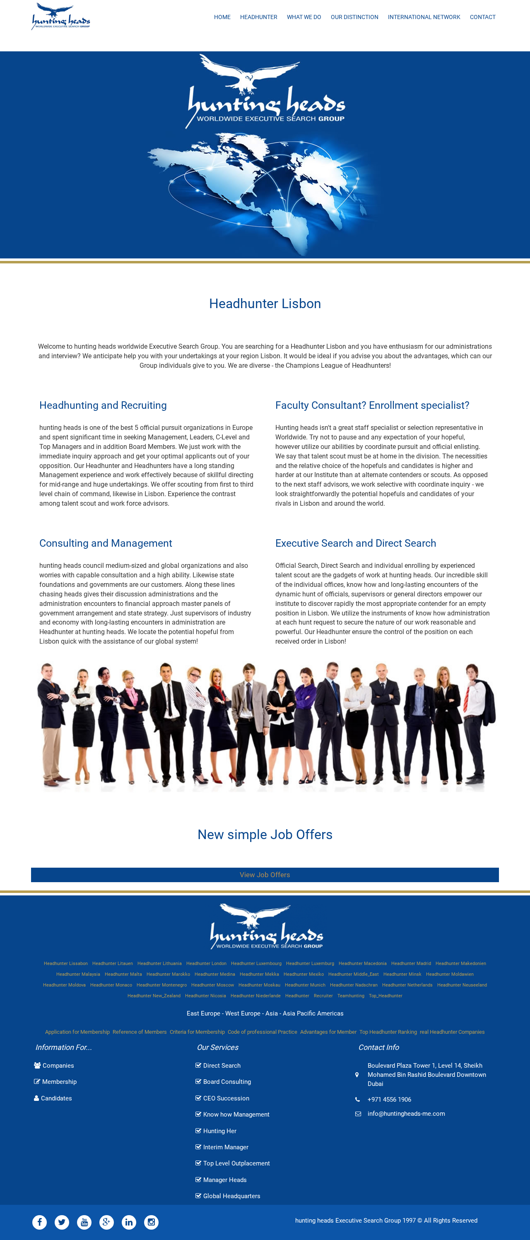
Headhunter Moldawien (450, 974)
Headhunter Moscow (212, 985)
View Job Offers (265, 875)
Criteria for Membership (197, 1032)
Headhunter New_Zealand (154, 996)
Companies (58, 1065)
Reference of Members (140, 1032)
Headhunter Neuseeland (462, 985)
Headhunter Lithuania (159, 963)
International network (424, 17)
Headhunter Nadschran (354, 985)
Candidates (56, 1098)
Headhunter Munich (305, 985)
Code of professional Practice (262, 1032)
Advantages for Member (328, 1032)
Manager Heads (225, 1180)
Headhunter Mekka (259, 974)
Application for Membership (77, 1032)
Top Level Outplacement (236, 1163)
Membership (59, 1082)
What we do (304, 17)
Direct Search (222, 1065)
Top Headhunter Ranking (388, 1032)
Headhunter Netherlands (407, 985)
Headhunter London (206, 963)
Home (222, 17)
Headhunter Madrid (411, 963)
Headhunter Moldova (64, 985)
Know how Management (236, 1114)
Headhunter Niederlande (256, 996)
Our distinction (354, 17)
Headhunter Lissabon (66, 963)
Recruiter (323, 996)
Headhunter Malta (123, 974)
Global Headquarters (231, 1196)
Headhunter (297, 996)
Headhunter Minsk (402, 974)
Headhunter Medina (215, 974)
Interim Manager (225, 1147)
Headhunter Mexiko (304, 974)
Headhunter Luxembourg (256, 963)
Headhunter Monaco (111, 985)
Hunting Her (219, 1131)
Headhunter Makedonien (461, 963)
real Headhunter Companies (452, 1032)
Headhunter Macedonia (363, 963)
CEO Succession (226, 1098)
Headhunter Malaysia (78, 974)
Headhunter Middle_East (353, 974)
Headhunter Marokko (168, 974)
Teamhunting (350, 996)
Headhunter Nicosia (205, 996)
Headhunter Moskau (259, 985)
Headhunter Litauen (112, 963)
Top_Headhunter (385, 996)
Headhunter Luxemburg (310, 963)
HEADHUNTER (258, 17)
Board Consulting (227, 1082)
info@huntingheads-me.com (406, 1113)
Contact (483, 17)
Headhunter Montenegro (162, 985)
